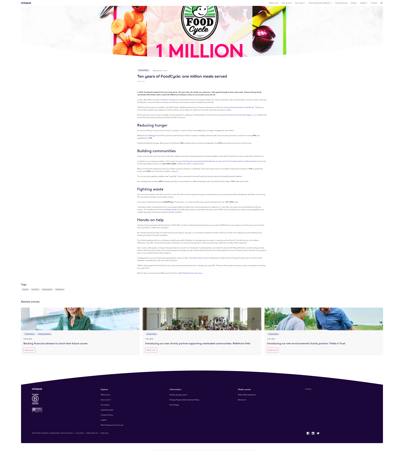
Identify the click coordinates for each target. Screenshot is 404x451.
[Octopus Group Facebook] (308, 433)
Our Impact (105, 405)
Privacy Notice (80, 433)
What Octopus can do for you (112, 425)
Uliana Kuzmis (197, 258)
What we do (273, 3)
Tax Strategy (174, 405)
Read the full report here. (193, 273)
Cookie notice (104, 433)
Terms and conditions (67, 433)
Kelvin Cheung (169, 100)
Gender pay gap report (178, 395)
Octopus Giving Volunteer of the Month (239, 107)
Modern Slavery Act (92, 433)
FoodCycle (141, 102)
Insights (103, 420)
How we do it (287, 3)
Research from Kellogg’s (146, 135)
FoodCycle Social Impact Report (240, 115)
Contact (374, 3)
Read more (29, 350)
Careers (354, 3)
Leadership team (107, 410)
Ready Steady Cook (173, 209)
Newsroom (242, 400)
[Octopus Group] (26, 3)
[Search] (381, 3)
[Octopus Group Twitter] (318, 433)
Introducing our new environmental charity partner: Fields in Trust (306, 343)
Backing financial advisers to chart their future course (55, 343)
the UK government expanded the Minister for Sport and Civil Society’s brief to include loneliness (220, 161)
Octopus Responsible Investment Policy (184, 400)
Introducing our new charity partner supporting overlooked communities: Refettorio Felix (197, 343)
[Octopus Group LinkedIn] (313, 433)
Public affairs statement (247, 395)
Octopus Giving (341, 3)
